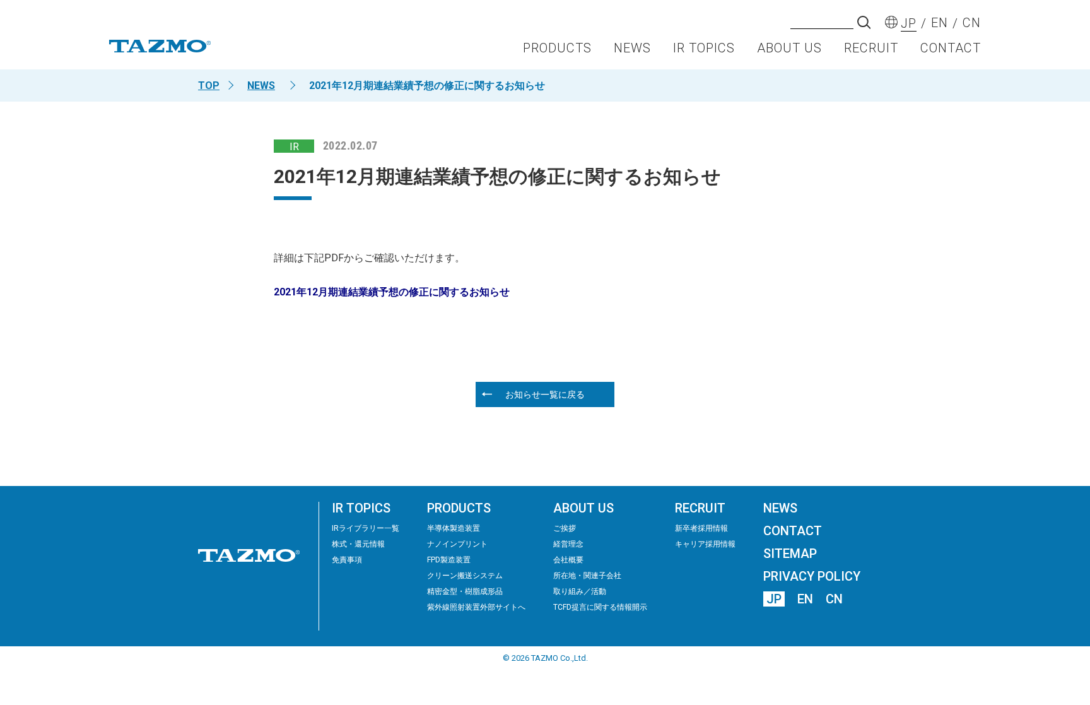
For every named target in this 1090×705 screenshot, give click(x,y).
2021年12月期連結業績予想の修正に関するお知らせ (392, 292)
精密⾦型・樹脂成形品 (465, 591)
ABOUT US (789, 48)
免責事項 (347, 559)
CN (834, 599)
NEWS (632, 48)
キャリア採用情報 (705, 544)
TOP (209, 86)
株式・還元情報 (358, 544)
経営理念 (568, 544)
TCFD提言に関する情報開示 (600, 607)
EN (805, 599)
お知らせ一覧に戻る (545, 394)
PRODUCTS (557, 48)
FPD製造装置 (449, 559)
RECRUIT (871, 48)
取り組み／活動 (579, 591)
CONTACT (950, 48)
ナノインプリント (457, 544)
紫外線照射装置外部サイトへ (476, 607)
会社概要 (568, 559)
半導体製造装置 (453, 528)
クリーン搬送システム (465, 575)
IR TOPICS (704, 48)
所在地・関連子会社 (587, 575)
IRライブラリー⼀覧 (365, 528)
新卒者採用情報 (701, 528)
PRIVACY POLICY (811, 576)
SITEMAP (790, 553)
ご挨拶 (564, 528)
